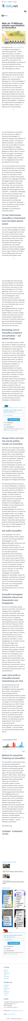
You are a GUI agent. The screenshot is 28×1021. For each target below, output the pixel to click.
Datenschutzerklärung (11, 430)
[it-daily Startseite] (12, 6)
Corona (6, 834)
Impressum (6, 976)
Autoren (6, 995)
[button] (4, 15)
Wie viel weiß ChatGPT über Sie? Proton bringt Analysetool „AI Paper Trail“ (19, 900)
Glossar (6, 986)
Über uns (6, 971)
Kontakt (6, 970)
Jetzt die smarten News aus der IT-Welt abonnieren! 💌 (13, 411)
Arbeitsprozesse (18, 831)
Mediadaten (6, 985)
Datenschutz (7, 973)
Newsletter (6, 991)
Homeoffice (13, 77)
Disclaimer (6, 978)
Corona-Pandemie (18, 47)
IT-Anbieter (6, 993)
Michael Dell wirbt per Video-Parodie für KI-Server (7, 920)
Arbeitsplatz (7, 831)
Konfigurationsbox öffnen (16, 1010)
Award (5, 990)
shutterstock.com (11, 1014)
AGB (5, 975)
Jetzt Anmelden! (14, 419)
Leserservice (7, 988)
